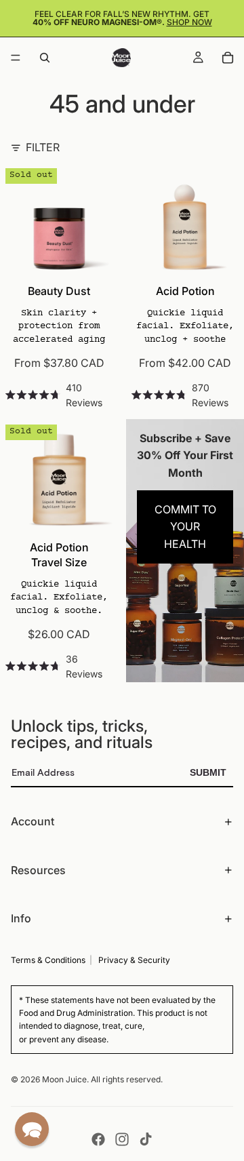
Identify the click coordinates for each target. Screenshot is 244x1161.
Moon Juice (64, 1079)
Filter (43, 147)
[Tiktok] (146, 1139)
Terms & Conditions (48, 960)
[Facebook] (98, 1139)
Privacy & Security (134, 960)
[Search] (45, 58)
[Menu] (15, 57)
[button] (32, 1129)
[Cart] (228, 58)
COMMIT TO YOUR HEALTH (185, 527)
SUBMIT (208, 772)
